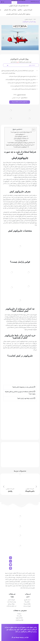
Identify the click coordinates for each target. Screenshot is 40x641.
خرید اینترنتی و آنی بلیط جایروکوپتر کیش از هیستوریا (19, 145)
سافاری (20, 10)
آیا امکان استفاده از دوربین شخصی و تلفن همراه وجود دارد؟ (20, 393)
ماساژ (16, 14)
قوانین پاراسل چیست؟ (20, 141)
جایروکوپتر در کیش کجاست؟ (20, 147)
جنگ (9, 10)
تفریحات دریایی (28, 10)
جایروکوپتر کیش (19, 134)
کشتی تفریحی (10, 14)
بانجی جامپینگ (30, 491)
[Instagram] (10, 557)
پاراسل (10, 491)
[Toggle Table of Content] (33, 129)
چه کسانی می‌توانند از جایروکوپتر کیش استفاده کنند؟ (20, 143)
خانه (27, 6)
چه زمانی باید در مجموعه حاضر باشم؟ (22, 387)
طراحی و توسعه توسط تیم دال (20, 637)
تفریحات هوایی (13, 6)
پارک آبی (14, 10)
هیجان (6, 10)
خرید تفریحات (14, 2)
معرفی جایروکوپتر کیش (20, 137)
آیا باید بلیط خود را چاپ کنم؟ (25, 398)
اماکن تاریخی (21, 14)
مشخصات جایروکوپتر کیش (20, 139)
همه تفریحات (21, 6)
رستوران (28, 14)
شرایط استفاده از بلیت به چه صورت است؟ (20, 132)
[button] (20, 387)
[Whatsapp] (10, 561)
